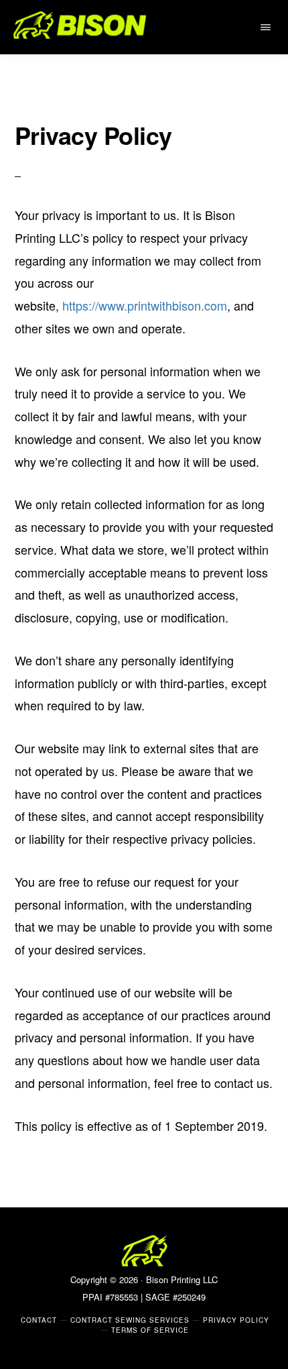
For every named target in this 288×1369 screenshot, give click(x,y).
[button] (268, 27)
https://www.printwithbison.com (144, 305)
